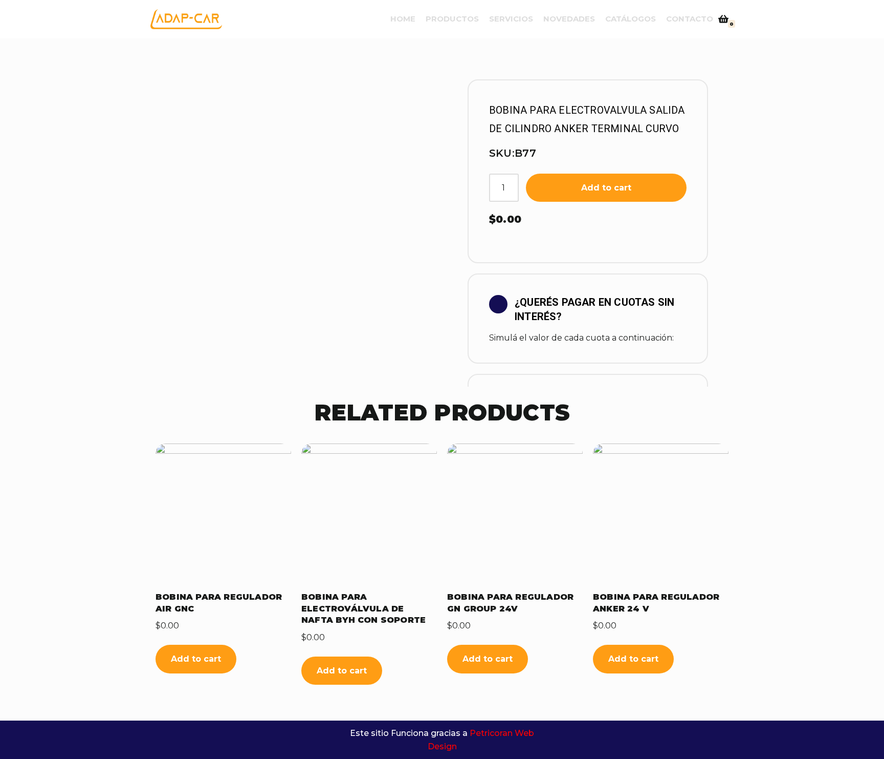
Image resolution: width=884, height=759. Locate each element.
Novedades (569, 19)
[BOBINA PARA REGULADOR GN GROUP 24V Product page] (515, 511)
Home (402, 19)
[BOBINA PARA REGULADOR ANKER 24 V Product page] (661, 511)
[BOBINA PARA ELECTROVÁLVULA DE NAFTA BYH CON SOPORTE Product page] (369, 511)
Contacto (689, 19)
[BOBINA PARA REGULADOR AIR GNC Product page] (223, 511)
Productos (452, 19)
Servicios (511, 19)
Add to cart (606, 188)
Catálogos (630, 19)
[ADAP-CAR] (186, 19)
